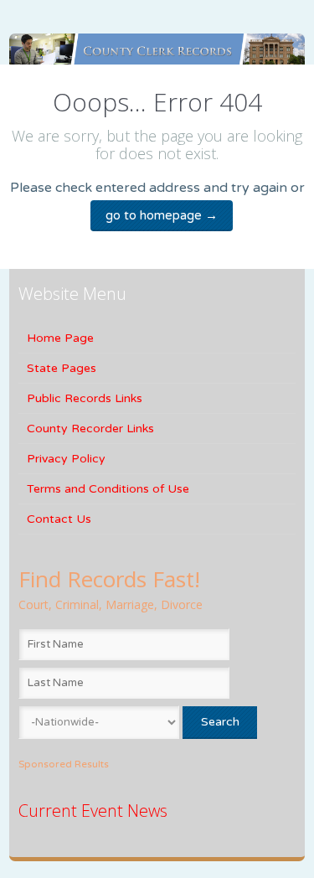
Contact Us (59, 519)
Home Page (60, 338)
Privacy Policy (66, 459)
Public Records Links (84, 398)
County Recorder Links (90, 428)
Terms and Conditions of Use (108, 489)
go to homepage (162, 215)
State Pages (61, 368)
